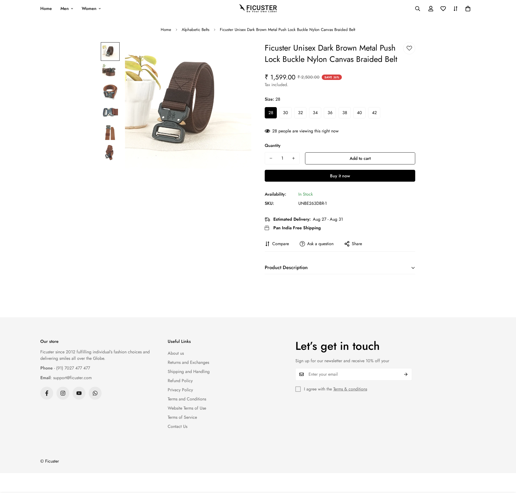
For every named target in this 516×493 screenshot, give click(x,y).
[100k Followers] (62, 393)
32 (300, 113)
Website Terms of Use (187, 408)
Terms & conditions (350, 389)
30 (285, 113)
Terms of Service (182, 417)
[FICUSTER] (257, 8)
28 (270, 113)
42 (374, 113)
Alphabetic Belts (195, 30)
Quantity (273, 145)
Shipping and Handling (189, 371)
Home (46, 8)
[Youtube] (79, 393)
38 (344, 113)
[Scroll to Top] (505, 463)
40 (359, 113)
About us (176, 353)
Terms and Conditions (187, 399)
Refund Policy (180, 381)
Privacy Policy (180, 390)
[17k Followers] (46, 393)
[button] (468, 8)
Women (89, 8)
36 (330, 113)
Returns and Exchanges (188, 362)
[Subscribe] (406, 374)
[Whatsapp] (95, 393)
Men (64, 8)
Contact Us (177, 426)
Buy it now (340, 176)
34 (315, 113)
